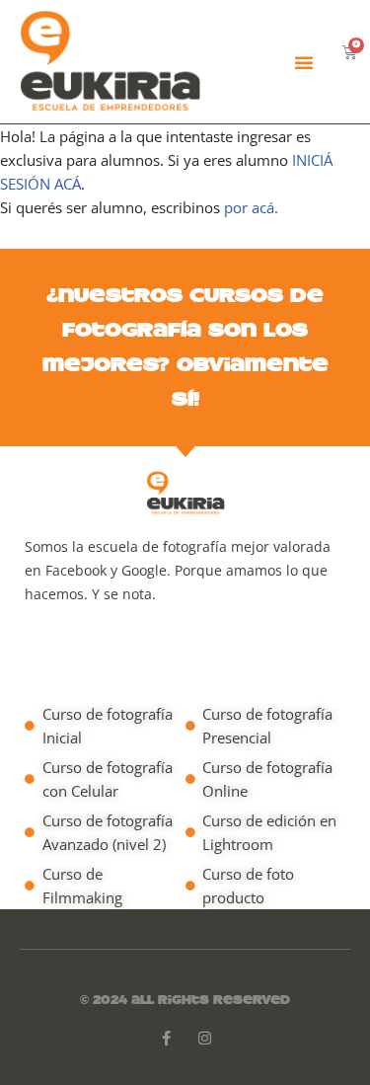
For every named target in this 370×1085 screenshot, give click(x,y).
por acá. (251, 207)
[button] (304, 62)
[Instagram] (204, 1038)
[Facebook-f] (166, 1038)
